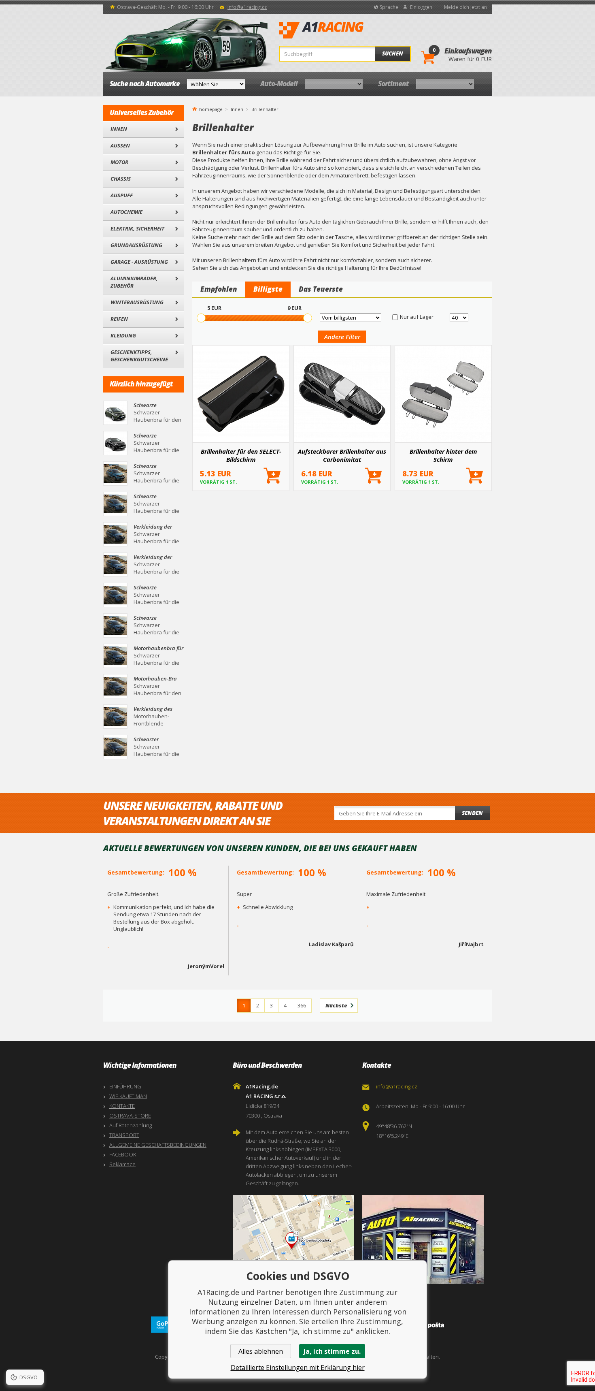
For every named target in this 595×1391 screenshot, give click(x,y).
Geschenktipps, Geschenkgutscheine (139, 355)
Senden (472, 813)
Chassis (120, 178)
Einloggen (421, 7)
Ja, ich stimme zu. (332, 1351)
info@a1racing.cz (247, 7)
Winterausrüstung (137, 302)
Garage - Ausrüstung (139, 261)
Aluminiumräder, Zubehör (134, 282)
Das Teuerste (321, 289)
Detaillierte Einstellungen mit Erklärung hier (298, 1367)
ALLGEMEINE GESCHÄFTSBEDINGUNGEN (157, 1144)
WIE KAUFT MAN (128, 1096)
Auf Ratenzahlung (130, 1125)
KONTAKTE (122, 1105)
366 (302, 1005)
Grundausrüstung (136, 245)
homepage (211, 108)
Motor (119, 162)
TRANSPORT (124, 1135)
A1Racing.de (348, 30)
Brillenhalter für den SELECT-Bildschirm (241, 455)
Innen (118, 128)
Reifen (119, 318)
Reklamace (122, 1164)
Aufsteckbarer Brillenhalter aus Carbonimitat (342, 455)
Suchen (392, 53)
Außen (120, 145)
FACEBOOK (122, 1154)
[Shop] (425, 1239)
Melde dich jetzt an (465, 7)
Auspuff (121, 195)
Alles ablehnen (260, 1351)
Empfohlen (218, 289)
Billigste (268, 289)
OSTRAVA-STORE (130, 1115)
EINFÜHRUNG (125, 1086)
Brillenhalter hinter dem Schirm (443, 455)
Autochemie (126, 211)
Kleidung (123, 335)
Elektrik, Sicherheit (137, 228)
